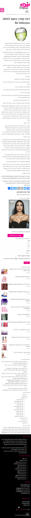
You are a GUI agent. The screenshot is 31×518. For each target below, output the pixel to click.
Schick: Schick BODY (24, 314)
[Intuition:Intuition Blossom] (4, 279)
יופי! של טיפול (20, 408)
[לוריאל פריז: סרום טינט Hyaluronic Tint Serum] (4, 347)
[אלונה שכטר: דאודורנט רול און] (4, 355)
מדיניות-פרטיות (8, 258)
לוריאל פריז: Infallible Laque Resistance (19, 284)
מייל (28, 245)
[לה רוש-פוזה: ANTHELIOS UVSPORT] (4, 294)
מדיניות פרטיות (25, 503)
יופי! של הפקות (19, 411)
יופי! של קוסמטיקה (18, 406)
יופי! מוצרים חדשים (18, 409)
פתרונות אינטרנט (23, 509)
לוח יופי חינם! (23, 418)
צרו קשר (24, 423)
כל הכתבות (24, 398)
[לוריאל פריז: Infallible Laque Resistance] (4, 286)
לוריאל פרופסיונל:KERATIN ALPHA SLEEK (16, 383)
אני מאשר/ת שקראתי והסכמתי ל (17, 258)
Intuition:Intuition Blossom (22, 276)
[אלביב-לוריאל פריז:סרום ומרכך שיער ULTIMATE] (4, 309)
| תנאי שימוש (27, 505)
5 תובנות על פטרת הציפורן (20, 363)
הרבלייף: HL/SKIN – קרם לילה (21, 329)
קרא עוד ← (28, 272)
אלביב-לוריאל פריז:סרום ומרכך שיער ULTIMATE (15, 390)
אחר (26, 458)
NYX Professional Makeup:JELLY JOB (19, 322)
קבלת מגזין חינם (22, 421)
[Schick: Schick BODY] (4, 317)
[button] (2, 10)
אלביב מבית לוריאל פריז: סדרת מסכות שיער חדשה (14, 376)
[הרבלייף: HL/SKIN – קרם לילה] (4, 332)
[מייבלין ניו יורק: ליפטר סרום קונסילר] (4, 340)
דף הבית (24, 394)
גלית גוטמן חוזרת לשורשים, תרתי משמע (17, 368)
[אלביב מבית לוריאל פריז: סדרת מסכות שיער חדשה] (4, 271)
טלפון (28, 250)
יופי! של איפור (20, 399)
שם (29, 240)
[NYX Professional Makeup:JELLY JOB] (4, 324)
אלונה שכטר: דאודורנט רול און (22, 352)
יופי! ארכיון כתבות (19, 416)
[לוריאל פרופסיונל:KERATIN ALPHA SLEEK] (4, 302)
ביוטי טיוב (24, 419)
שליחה (26, 262)
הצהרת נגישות (25, 501)
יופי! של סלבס (19, 413)
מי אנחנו (24, 396)
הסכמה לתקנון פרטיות (24, 255)
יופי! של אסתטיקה (18, 401)
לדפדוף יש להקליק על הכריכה (21, 232)
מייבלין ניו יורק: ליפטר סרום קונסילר (20, 337)
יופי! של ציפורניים (19, 403)
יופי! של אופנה (19, 414)
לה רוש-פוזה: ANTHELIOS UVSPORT (19, 292)
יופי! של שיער (20, 404)
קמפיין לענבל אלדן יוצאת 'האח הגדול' (17, 388)
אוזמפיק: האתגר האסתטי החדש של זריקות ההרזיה (14, 361)
